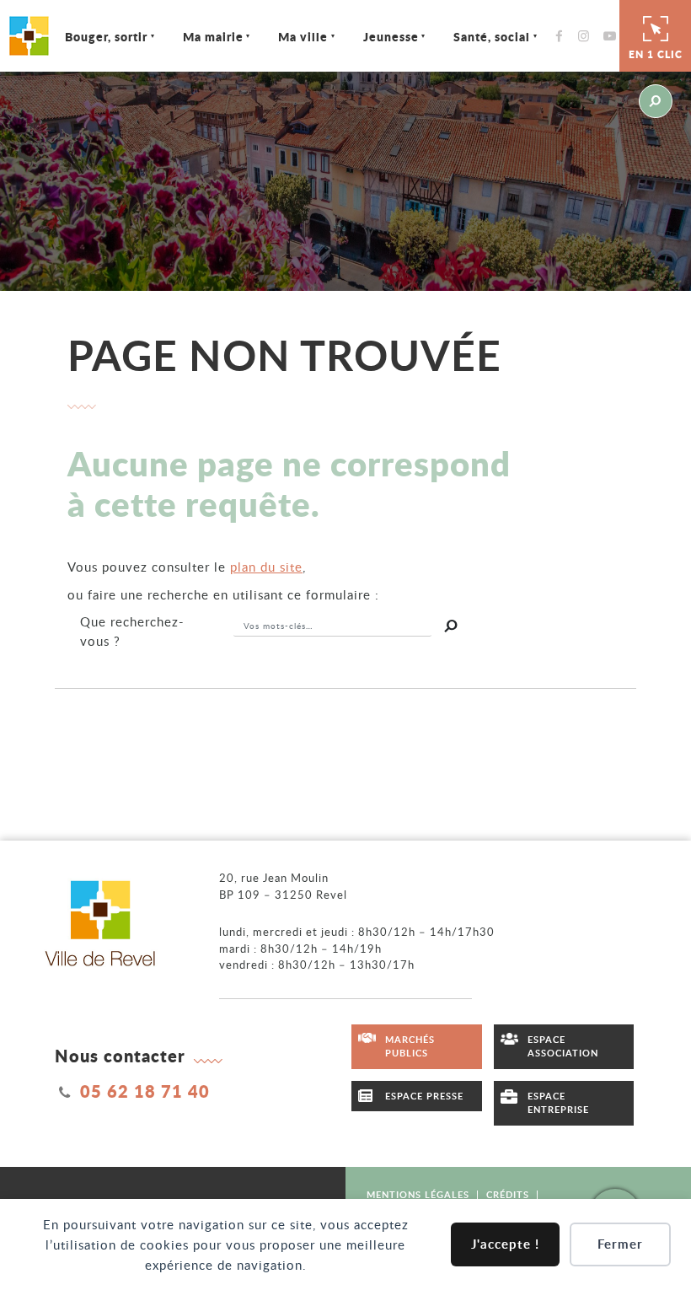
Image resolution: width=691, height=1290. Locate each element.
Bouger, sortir (106, 36)
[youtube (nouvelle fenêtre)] (612, 36)
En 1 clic (656, 54)
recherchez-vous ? (132, 631)
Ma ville (303, 36)
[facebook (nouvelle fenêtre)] (563, 36)
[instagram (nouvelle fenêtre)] (588, 36)
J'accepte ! (505, 1244)
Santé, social (491, 36)
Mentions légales (418, 1194)
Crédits (507, 1194)
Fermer (620, 1244)
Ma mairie (213, 36)
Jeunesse (391, 36)
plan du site (266, 566)
